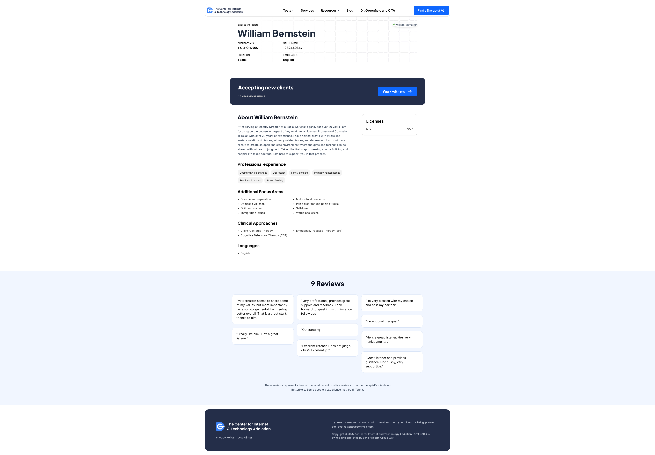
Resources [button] (329, 10)
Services (307, 10)
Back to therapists (248, 24)
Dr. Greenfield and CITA (377, 10)
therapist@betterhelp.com (358, 426)
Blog (349, 10)
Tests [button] (287, 10)
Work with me (394, 91)
